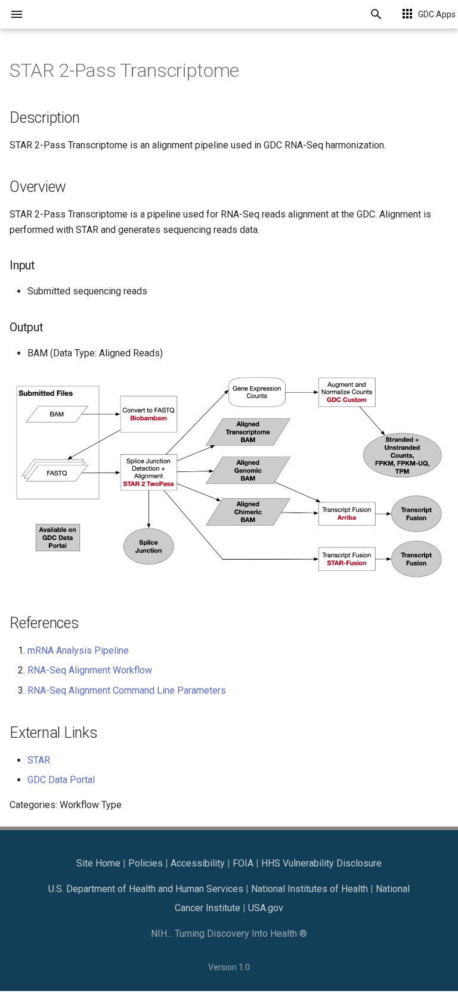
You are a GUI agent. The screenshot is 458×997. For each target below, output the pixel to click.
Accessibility (198, 863)
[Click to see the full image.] (229, 580)
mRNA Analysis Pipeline (78, 650)
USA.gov (265, 908)
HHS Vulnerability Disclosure (321, 863)
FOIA (243, 863)
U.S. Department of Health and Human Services (145, 888)
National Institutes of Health (309, 888)
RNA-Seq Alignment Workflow (89, 670)
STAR (38, 760)
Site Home (98, 863)
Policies (145, 863)
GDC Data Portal (61, 779)
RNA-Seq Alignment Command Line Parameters (126, 690)
